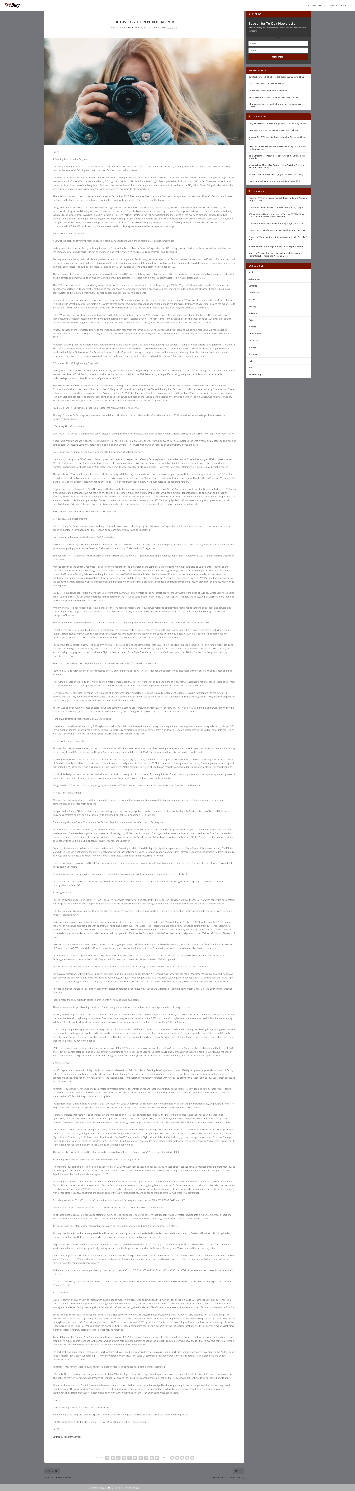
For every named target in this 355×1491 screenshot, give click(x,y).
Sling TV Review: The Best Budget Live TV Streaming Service (277, 123)
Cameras (155, 27)
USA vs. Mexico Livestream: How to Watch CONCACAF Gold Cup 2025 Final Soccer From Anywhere (276, 215)
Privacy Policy (339, 5)
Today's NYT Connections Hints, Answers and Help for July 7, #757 (277, 238)
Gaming (252, 306)
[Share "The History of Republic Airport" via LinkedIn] (135, 1458)
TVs (250, 360)
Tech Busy (127, 27)
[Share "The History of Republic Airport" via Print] (157, 1458)
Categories (315, 5)
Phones (251, 320)
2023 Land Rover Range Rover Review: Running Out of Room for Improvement (277, 147)
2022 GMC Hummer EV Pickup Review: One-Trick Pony (274, 130)
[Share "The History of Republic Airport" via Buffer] (140, 1458)
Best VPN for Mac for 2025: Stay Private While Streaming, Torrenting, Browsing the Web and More (276, 254)
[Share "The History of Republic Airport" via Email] (151, 1458)
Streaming (253, 354)
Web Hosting (254, 374)
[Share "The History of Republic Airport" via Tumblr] (124, 1458)
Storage (252, 347)
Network (252, 313)
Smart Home (254, 333)
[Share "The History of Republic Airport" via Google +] (118, 1458)
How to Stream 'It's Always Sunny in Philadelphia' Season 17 (277, 246)
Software (253, 340)
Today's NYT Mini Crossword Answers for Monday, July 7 (275, 207)
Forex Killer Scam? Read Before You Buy (267, 90)
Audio (251, 272)
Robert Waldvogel (73, 1436)
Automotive (254, 279)
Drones (251, 299)
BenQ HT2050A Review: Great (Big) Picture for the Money (275, 174)
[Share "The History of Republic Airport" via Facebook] (107, 1458)
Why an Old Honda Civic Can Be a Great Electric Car (273, 97)
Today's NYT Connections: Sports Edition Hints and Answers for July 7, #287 (277, 199)
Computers (253, 292)
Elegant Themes (107, 1488)
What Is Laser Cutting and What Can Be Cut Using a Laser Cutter (276, 105)
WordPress (134, 1488)
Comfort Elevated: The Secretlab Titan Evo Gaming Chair (276, 77)
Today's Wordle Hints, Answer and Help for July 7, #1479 (275, 223)
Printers (252, 326)
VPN (250, 367)
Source (56, 1436)
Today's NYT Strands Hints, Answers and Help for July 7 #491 (277, 230)
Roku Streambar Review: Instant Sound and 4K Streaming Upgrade (276, 157)
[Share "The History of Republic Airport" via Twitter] (113, 1458)
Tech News (257, 191)
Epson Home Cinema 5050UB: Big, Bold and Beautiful (274, 181)
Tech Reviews (259, 116)
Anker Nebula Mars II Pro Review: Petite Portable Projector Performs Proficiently (276, 166)
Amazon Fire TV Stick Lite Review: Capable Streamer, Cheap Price (277, 138)
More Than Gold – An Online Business (266, 83)
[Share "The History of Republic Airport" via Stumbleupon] (146, 1458)
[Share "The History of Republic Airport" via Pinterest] (129, 1458)
